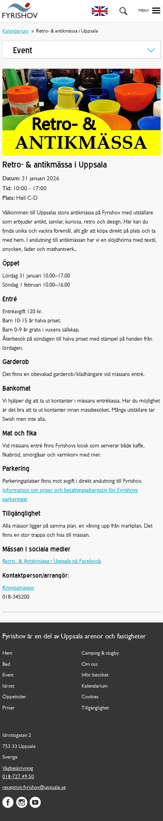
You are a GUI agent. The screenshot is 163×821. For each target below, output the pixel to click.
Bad (6, 664)
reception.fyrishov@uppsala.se (34, 787)
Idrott (8, 686)
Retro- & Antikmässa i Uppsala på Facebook (51, 562)
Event (7, 675)
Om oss (90, 664)
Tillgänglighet (95, 708)
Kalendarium (15, 31)
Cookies (90, 697)
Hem (7, 653)
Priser (8, 708)
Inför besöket (95, 675)
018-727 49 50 (18, 776)
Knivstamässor (18, 588)
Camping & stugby (100, 653)
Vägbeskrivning (17, 768)
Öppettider (14, 697)
